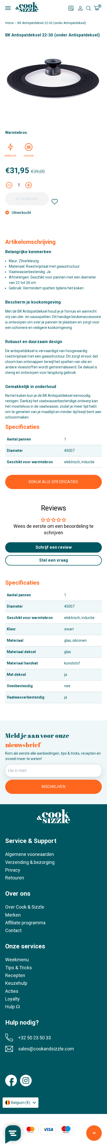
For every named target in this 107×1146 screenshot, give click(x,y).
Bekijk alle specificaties (53, 482)
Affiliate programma (25, 922)
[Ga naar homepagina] (27, 7)
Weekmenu (17, 959)
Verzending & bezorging (30, 862)
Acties (11, 991)
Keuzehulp (16, 983)
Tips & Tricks (18, 967)
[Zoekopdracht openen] (88, 8)
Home (9, 23)
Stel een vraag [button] (53, 560)
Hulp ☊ (12, 1006)
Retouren (14, 877)
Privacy (12, 870)
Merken (13, 915)
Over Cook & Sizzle (24, 907)
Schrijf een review (54, 547)
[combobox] (20, 1102)
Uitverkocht (27, 199)
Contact (13, 930)
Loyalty (12, 999)
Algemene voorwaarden (29, 854)
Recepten (15, 975)
